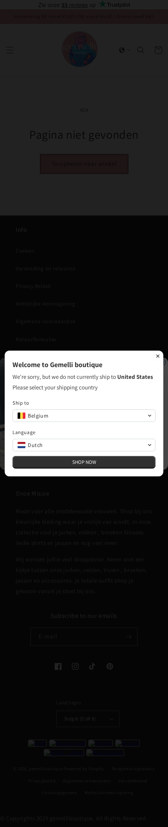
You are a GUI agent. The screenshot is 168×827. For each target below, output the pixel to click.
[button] (84, 415)
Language (24, 432)
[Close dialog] (158, 356)
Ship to (21, 403)
